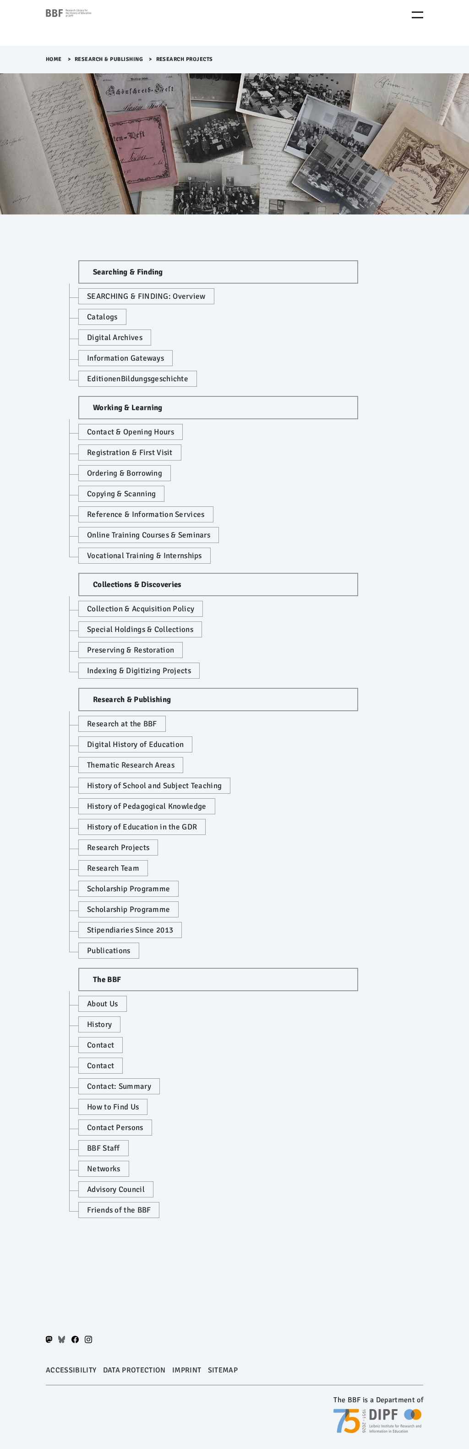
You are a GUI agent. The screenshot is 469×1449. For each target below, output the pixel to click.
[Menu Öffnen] (417, 15)
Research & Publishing (109, 59)
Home (54, 59)
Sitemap (223, 1370)
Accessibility (71, 1370)
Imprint (186, 1370)
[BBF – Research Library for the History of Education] (85, 23)
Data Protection (134, 1370)
